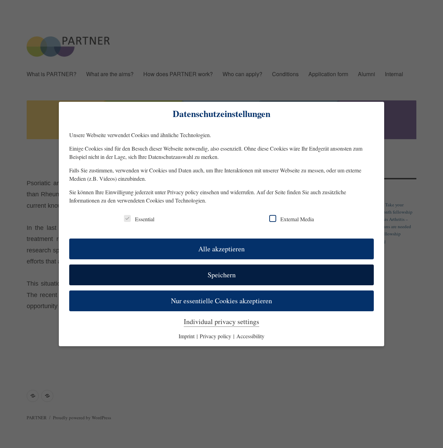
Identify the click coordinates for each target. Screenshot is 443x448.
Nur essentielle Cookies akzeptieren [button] (221, 300)
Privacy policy (183, 192)
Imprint (187, 336)
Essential (144, 219)
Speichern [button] (222, 274)
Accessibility (250, 336)
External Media (297, 219)
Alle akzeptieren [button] (221, 248)
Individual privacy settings (221, 321)
